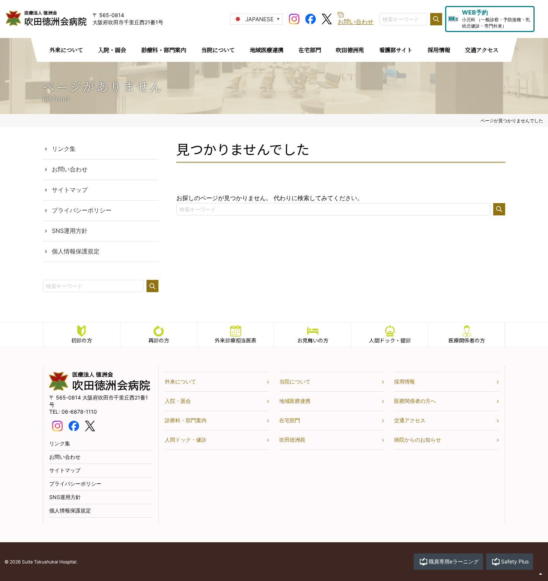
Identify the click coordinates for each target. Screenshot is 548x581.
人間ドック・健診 (390, 340)
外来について (180, 381)
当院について (295, 381)
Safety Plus (515, 561)
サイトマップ (70, 189)
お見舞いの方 (312, 340)
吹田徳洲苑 (292, 439)
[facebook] (310, 18)
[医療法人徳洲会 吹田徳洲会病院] (99, 388)
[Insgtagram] (294, 18)
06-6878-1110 (79, 411)
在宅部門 (289, 420)
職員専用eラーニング (454, 561)
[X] (327, 18)
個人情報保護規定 (76, 251)
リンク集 (64, 148)
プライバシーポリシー (81, 210)
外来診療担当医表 (235, 340)
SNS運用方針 (70, 230)
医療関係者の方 (466, 340)
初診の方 (81, 340)
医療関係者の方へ (415, 401)
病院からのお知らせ (417, 439)
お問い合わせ (70, 169)
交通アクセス (409, 420)
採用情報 (404, 381)
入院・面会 (178, 401)
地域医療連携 (295, 401)
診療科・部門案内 (186, 420)
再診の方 (158, 340)
